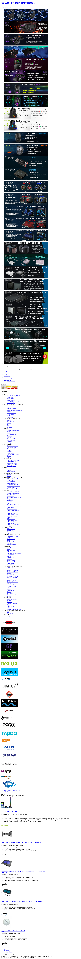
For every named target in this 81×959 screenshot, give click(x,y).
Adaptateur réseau (11, 586)
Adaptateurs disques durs (13, 430)
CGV (5, 949)
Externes (9, 470)
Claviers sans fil (11, 539)
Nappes (9, 526)
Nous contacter (7, 380)
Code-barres (10, 543)
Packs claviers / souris (12, 536)
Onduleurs (9, 501)
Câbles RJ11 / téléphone (13, 524)
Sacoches (9, 427)
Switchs (9, 596)
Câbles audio (10, 517)
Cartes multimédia (11, 461)
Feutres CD (10, 613)
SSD (8, 612)
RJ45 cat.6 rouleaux (12, 577)
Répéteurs (9, 604)
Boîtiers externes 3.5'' (12, 480)
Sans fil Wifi (10, 593)
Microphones (10, 557)
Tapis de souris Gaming (13, 401)
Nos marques (7, 376)
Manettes (9, 405)
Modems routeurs (11, 584)
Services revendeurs (9, 379)
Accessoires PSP (11, 560)
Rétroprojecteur (11, 550)
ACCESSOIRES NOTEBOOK (12, 790)
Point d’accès (10, 606)
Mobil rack (9, 441)
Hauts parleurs (10, 414)
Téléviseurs (10, 552)
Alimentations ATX (12, 494)
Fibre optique (10, 511)
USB (8, 457)
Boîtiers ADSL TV (11, 564)
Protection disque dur (12, 446)
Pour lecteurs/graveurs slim (13, 486)
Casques (9, 407)
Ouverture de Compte (6, 372)
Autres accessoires (11, 448)
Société (5, 374)
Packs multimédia (11, 544)
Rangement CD (11, 453)
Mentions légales (8, 952)
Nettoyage (9, 451)
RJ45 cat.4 (9, 573)
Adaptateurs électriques (13, 493)
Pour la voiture (10, 496)
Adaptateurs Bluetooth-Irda (14, 609)
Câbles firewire (11, 523)
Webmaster (6, 950)
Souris (8, 540)
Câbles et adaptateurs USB (13, 510)
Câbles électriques (11, 521)
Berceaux (9, 436)
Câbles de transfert (11, 513)
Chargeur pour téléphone (13, 491)
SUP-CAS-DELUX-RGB (9, 811)
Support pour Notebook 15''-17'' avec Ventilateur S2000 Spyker (21, 901)
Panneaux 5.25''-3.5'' (12, 438)
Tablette (9, 547)
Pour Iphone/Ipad (11, 447)
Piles (8, 503)
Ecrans (8, 549)
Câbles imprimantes (12, 520)
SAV (5, 377)
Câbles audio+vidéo (12, 516)
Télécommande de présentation (14, 553)
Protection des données (9, 381)
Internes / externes (11, 471)
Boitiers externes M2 (12, 489)
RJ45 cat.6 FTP (11, 579)
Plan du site (7, 947)
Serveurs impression (12, 594)
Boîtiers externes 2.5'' (12, 478)
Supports (9, 411)
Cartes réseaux (10, 590)
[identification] (31, 369)
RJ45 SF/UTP (10, 574)
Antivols (9, 423)
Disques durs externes (12, 484)
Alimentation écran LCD (13, 504)
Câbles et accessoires (12, 599)
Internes (9, 468)
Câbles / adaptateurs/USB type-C (15, 410)
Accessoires (10, 437)
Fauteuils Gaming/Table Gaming (15, 395)
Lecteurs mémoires (11, 413)
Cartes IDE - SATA (12, 464)
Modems (9, 589)
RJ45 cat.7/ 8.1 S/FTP (12, 576)
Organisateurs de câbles (13, 454)
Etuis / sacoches (11, 417)
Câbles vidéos (10, 507)
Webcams (9, 559)
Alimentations (10, 421)
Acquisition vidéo (11, 562)
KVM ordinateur (11, 531)
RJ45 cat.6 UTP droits (12, 572)
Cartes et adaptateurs (12, 603)
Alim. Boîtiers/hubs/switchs (14, 497)
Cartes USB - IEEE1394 (13, 460)
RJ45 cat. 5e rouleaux (12, 582)
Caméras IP (10, 567)
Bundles (9, 616)
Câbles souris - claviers (12, 514)
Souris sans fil (10, 541)
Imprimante (10, 530)
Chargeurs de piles (11, 499)
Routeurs (9, 592)
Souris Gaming (10, 400)
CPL (8, 587)
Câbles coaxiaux (11, 519)
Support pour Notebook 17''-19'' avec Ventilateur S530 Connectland (23, 872)
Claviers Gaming (11, 397)
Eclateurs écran (11, 529)
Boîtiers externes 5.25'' (12, 481)
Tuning (9, 443)
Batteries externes (11, 408)
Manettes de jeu (11, 403)
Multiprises (9, 500)
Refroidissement (11, 440)
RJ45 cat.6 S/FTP (11, 580)
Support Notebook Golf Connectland (13, 931)
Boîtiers (9, 433)
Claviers (9, 416)
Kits (8, 424)
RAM (8, 431)
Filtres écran (10, 426)
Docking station (11, 487)
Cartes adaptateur (11, 466)
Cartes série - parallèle (12, 463)
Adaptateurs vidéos (12, 509)
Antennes (9, 602)
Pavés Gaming (10, 398)
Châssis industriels (11, 434)
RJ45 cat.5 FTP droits (12, 570)
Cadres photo (10, 563)
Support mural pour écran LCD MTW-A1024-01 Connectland (21, 842)
